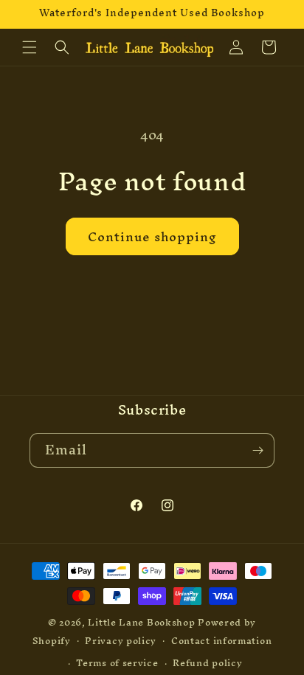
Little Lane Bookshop (141, 622)
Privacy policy (120, 640)
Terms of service (117, 663)
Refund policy (207, 663)
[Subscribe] (257, 450)
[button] (29, 47)
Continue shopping (152, 236)
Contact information (221, 640)
